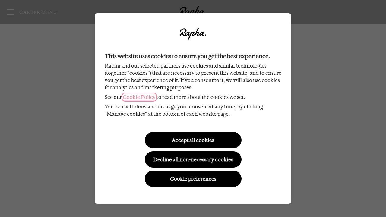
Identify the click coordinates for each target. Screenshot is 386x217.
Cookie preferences (193, 178)
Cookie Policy (139, 97)
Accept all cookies (193, 140)
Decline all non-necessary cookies (193, 159)
